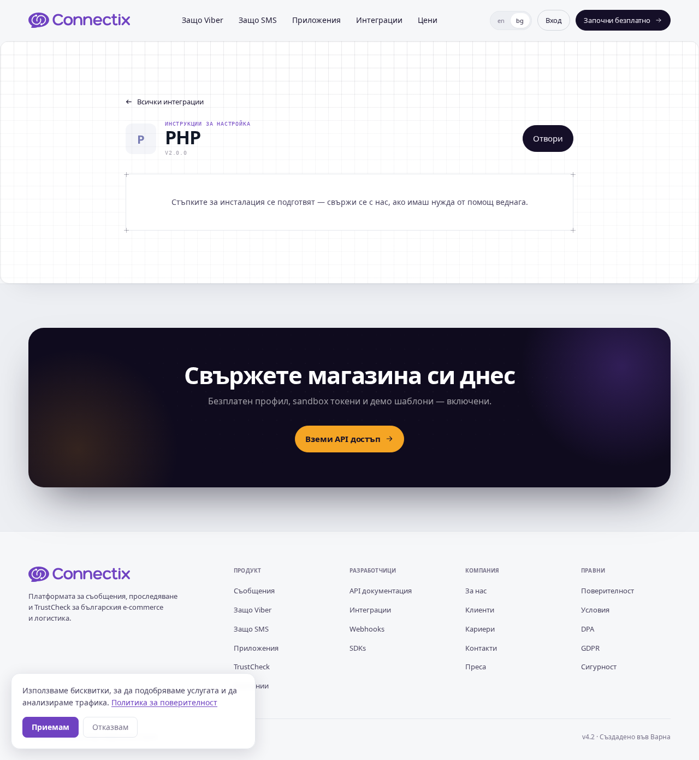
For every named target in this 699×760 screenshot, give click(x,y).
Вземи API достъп (343, 438)
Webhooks (367, 629)
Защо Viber (202, 20)
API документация (381, 591)
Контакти (481, 648)
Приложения (316, 20)
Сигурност (599, 666)
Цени (427, 20)
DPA (587, 629)
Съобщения (254, 591)
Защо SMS (258, 20)
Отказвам (110, 727)
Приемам (50, 727)
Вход (554, 20)
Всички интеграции (170, 102)
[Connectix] (79, 20)
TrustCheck (252, 666)
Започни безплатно (617, 20)
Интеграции (379, 20)
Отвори (548, 138)
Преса (475, 666)
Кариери (480, 629)
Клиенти (479, 610)
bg (520, 20)
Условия (595, 610)
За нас (476, 591)
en (501, 20)
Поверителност (607, 591)
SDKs (358, 648)
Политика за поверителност (164, 702)
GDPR (590, 648)
